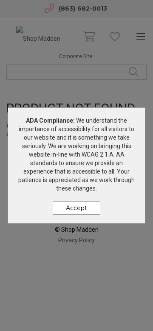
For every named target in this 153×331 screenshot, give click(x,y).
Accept (76, 208)
